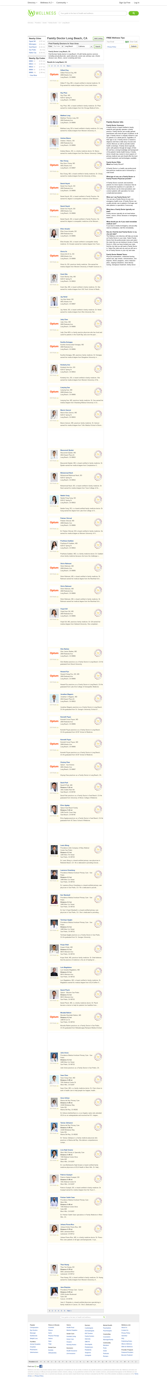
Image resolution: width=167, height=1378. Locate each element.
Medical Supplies (72, 1330)
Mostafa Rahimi (65, 1013)
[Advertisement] (69, 30)
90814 (31, 67)
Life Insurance (71, 1353)
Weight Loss (34, 1338)
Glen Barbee (64, 649)
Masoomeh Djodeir (67, 450)
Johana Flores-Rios (67, 1224)
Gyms (50, 1333)
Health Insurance (72, 1351)
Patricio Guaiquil (66, 1175)
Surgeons (88, 1352)
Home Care (70, 1339)
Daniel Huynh (65, 183)
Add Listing (98, 38)
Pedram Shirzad (66, 518)
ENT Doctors (89, 1333)
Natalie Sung (64, 495)
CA (60, 23)
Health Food (70, 1327)
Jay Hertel (63, 297)
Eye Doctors (33, 1330)
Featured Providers (127, 1352)
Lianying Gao (65, 387)
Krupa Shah (64, 945)
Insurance (70, 1348)
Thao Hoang (64, 1264)
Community (61, 3)
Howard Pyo (64, 671)
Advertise (124, 1336)
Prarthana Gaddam (67, 541)
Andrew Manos (65, 138)
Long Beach (66, 23)
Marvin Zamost (65, 410)
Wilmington (32, 44)
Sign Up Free (124, 3)
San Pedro (32, 50)
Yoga (49, 1344)
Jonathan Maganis (66, 694)
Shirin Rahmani (65, 563)
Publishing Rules (126, 1341)
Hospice (69, 1342)
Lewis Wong (64, 845)
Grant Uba (63, 274)
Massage (33, 1333)
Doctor (45, 23)
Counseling (106, 1334)
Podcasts (106, 1353)
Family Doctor (52, 23)
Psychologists (107, 1331)
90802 (31, 61)
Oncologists (88, 1344)
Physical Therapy (53, 1336)
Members (106, 1345)
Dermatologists (89, 1331)
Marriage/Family (108, 1339)
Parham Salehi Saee (67, 1197)
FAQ (122, 1338)
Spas (49, 1341)
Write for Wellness (127, 1346)
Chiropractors (34, 1327)
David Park (64, 783)
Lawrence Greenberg (67, 870)
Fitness (50, 1330)
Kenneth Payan (65, 717)
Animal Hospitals (35, 1344)
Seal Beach (33, 47)
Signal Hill (32, 41)
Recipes (105, 1356)
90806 (31, 72)
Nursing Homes (71, 1344)
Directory (32, 3)
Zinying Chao (65, 762)
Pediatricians (89, 1347)
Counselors (106, 1337)
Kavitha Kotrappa (66, 342)
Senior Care (70, 1333)
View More (33, 75)
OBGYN (87, 1341)
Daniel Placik (65, 990)
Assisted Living (71, 1336)
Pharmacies (33, 1349)
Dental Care (52, 1347)
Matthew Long (65, 115)
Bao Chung (64, 161)
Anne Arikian (65, 1098)
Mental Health (107, 1325)
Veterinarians (34, 1352)
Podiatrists (88, 1350)
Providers (38, 23)
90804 (31, 69)
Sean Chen (64, 1075)
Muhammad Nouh (66, 473)
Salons (50, 1338)
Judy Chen (64, 319)
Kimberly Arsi (65, 365)
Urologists (88, 1355)
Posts (105, 1348)
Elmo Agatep (65, 805)
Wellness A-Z (46, 3)
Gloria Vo (63, 251)
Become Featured (126, 1355)
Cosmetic (51, 1327)
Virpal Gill (64, 609)
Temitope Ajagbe (66, 920)
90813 (31, 64)
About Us (124, 1327)
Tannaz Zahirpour (66, 1123)
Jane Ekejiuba (65, 1287)
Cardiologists (89, 1328)
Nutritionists (33, 1336)
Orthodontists (52, 1353)
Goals (105, 1351)
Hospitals (33, 1347)
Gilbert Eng (64, 70)
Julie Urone (64, 1053)
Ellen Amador (65, 229)
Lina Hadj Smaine (66, 1150)
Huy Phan (63, 93)
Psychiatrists (107, 1328)
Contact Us (124, 1330)
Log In (136, 3)
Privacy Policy (111, 47)
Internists (87, 1339)
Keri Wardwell (65, 895)
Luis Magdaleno (66, 967)
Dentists (50, 1350)
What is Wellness (126, 1344)
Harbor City (32, 53)
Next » (69, 66)
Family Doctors (89, 1336)
